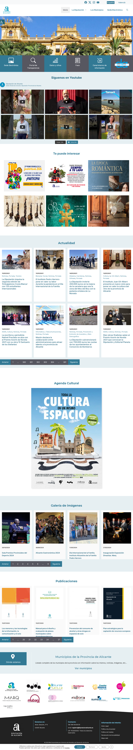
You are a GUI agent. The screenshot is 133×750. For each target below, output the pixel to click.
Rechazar (92, 747)
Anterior (5, 362)
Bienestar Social (42, 276)
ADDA (4, 332)
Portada (12, 276)
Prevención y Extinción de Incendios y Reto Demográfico (81, 334)
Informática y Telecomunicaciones (48, 332)
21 (29, 640)
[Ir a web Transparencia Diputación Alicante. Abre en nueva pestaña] (33, 63)
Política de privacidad (108, 729)
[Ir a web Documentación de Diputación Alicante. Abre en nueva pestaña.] (55, 63)
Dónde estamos (13, 662)
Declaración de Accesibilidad (110, 735)
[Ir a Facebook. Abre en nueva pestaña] (86, 2)
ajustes (67, 748)
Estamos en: (40, 722)
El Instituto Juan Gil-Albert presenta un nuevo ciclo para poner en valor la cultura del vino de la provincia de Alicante (116, 286)
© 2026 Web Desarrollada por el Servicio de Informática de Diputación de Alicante (66, 742)
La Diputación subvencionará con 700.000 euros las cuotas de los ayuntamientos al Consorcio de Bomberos (83, 343)
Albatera (72, 276)
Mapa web (104, 738)
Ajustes (104, 747)
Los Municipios (97, 10)
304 (52, 362)
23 (41, 640)
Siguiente (74, 362)
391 (64, 362)
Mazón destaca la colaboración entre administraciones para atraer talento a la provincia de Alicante (49, 342)
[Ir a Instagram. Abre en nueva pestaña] (94, 2)
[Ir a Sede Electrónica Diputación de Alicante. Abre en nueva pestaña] (11, 63)
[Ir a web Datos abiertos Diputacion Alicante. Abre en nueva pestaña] (122, 63)
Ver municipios (83, 668)
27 (59, 640)
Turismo (19, 276)
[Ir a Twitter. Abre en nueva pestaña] (90, 2)
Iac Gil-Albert (114, 276)
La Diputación (78, 10)
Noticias (5, 276)
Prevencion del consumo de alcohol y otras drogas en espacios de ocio (81, 631)
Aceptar (79, 747)
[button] (127, 10)
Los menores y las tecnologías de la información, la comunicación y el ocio (14, 631)
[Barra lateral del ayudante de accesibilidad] (2, 22)
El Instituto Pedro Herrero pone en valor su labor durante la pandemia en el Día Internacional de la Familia (49, 283)
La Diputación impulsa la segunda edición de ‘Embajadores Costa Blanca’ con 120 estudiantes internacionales (15, 284)
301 (31, 362)
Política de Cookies (107, 732)
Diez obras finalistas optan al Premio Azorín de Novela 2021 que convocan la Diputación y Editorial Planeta (116, 338)
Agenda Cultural (66, 383)
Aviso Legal (105, 726)
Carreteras (80, 276)
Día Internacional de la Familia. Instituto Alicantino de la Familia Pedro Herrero (82, 555)
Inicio (65, 10)
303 (45, 362)
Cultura (106, 276)
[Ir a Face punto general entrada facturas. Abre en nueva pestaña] (77, 63)
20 (24, 640)
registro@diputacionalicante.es (82, 727)
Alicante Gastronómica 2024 (48, 553)
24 (47, 640)
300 (24, 362)
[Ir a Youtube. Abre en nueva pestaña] (98, 2)
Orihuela (72, 278)
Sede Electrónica (114, 10)
